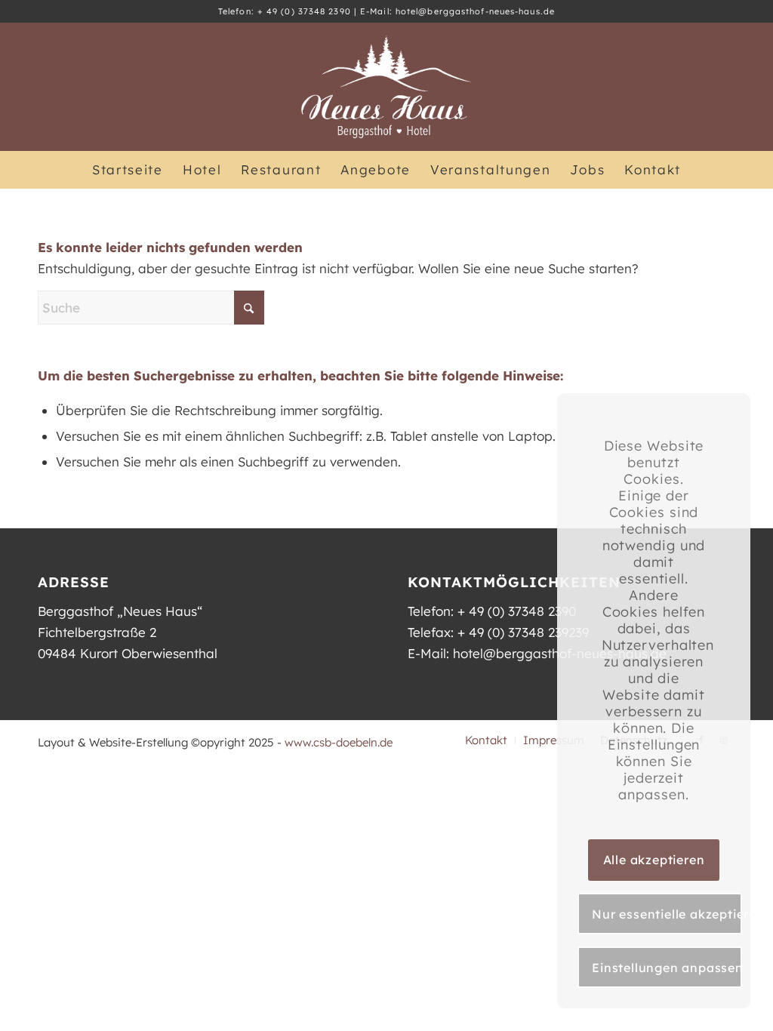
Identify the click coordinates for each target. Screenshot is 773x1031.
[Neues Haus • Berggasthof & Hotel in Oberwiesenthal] (386, 87)
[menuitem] (127, 170)
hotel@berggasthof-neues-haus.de (475, 11)
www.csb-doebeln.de (339, 742)
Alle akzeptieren (654, 859)
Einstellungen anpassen (667, 967)
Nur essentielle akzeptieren (667, 914)
